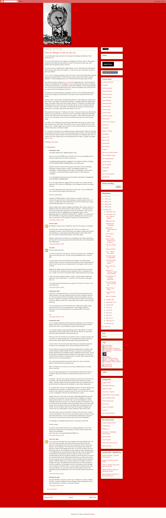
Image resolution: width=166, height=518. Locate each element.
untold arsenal (106, 161)
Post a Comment (52, 489)
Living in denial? (111, 249)
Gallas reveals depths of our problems (110, 240)
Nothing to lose (110, 221)
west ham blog (106, 446)
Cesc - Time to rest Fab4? (110, 252)
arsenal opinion (107, 103)
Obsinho (51, 223)
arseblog (105, 85)
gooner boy (105, 137)
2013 (106, 196)
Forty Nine (105, 128)
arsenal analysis (107, 88)
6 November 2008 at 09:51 (56, 473)
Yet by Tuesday (49, 75)
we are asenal (106, 164)
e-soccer (105, 410)
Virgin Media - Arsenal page (110, 395)
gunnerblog (105, 146)
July (107, 307)
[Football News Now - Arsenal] (111, 363)
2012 (106, 199)
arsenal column (107, 94)
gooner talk (105, 140)
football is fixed (106, 388)
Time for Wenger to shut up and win (111, 283)
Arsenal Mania (106, 100)
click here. (50, 138)
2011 (106, 201)
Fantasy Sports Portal (109, 423)
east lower (105, 125)
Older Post (92, 497)
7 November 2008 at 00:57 (56, 485)
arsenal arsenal (107, 91)
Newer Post (49, 497)
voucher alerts (106, 439)
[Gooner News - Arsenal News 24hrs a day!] (107, 345)
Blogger (92, 514)
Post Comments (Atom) (74, 502)
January (108, 323)
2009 (106, 207)
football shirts (106, 426)
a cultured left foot (107, 82)
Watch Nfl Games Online (109, 443)
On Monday (48, 61)
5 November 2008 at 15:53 (56, 220)
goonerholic (106, 143)
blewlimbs (52, 439)
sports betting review (108, 398)
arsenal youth (106, 112)
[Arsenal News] (107, 347)
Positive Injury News (110, 288)
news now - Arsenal (108, 391)
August (108, 305)
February (109, 320)
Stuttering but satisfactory (110, 224)
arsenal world (106, 109)
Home (71, 497)
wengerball (105, 167)
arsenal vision (106, 106)
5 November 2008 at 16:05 (56, 287)
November (109, 214)
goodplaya (105, 134)
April (107, 315)
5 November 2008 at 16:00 (56, 244)
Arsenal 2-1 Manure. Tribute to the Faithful (111, 271)
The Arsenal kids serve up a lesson (111, 261)
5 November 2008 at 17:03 (56, 317)
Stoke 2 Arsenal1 (111, 296)
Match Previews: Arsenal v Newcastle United (110, 470)
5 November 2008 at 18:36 (56, 435)
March (108, 318)
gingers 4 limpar (107, 131)
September (109, 302)
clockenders (106, 118)
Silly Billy (108, 236)
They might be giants (110, 217)
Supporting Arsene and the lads (111, 229)
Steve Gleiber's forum (109, 155)
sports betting (106, 436)
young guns (106, 177)
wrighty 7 (105, 171)
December (109, 212)
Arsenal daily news (108, 401)
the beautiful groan (108, 158)
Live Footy (105, 404)
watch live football (107, 407)
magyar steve (106, 382)
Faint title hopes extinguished (110, 256)
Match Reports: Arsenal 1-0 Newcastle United (110, 475)
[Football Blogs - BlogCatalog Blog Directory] (111, 351)
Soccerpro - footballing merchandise (109, 432)
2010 (106, 204)
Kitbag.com (105, 429)
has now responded (68, 82)
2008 (106, 209)
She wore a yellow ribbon (110, 152)
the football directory (108, 413)
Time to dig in (110, 233)
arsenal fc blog (106, 97)
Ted (50, 247)
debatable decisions (108, 385)
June (108, 310)
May (107, 313)
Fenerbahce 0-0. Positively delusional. (111, 277)
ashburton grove (107, 115)
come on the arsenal (108, 122)
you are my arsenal (108, 174)
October (108, 299)
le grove (104, 149)
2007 (106, 326)
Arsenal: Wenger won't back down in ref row (110, 465)
